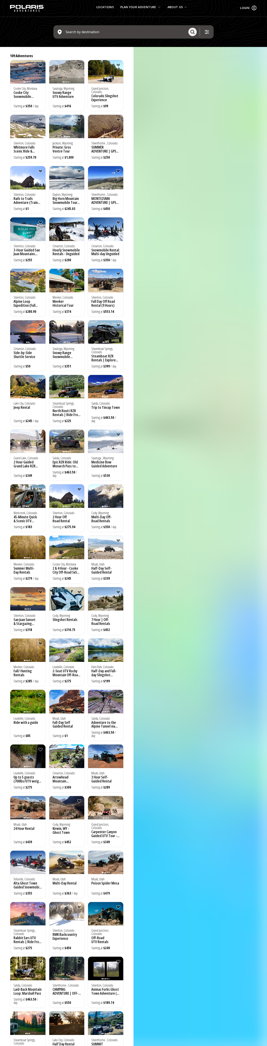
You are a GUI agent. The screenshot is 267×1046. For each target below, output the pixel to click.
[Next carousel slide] (41, 74)
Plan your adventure (138, 7)
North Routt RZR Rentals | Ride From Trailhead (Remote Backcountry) (105, 416)
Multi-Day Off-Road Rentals (63, 515)
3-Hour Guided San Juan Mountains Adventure (27, 253)
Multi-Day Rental (26, 876)
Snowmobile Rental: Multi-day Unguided (105, 251)
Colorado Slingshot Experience (104, 97)
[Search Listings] (192, 32)
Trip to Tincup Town (28, 461)
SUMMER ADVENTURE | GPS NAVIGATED (103, 151)
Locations (105, 7)
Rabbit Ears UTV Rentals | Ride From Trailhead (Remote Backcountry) (105, 885)
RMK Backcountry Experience (65, 933)
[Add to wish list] (40, 65)
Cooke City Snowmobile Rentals (22, 96)
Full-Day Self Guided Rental (63, 721)
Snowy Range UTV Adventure (63, 94)
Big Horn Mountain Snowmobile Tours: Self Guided (66, 202)
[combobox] (125, 32)
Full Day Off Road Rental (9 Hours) (103, 303)
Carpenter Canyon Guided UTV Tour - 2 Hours (105, 829)
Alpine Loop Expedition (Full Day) (24, 305)
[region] (200, 546)
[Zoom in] (262, 52)
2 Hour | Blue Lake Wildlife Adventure (66, 669)
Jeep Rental (61, 407)
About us (175, 7)
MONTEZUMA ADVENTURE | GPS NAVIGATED (103, 202)
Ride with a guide (26, 719)
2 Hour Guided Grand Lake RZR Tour (63, 465)
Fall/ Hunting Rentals (100, 618)
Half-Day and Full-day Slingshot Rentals (103, 671)
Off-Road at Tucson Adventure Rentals (105, 721)
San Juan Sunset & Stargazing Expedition (102, 568)
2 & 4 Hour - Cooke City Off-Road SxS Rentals (26, 568)
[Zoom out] (262, 58)
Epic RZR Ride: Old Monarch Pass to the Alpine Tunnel (26, 935)
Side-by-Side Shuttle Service (63, 354)
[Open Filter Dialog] (207, 32)
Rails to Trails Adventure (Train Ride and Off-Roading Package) (26, 204)
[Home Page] (27, 8)
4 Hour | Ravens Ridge (23, 149)
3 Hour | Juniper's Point (24, 409)
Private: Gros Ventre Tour (62, 149)
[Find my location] (262, 66)
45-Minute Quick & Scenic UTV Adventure (25, 517)
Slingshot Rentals (26, 616)
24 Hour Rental (101, 770)
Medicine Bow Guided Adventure (104, 463)
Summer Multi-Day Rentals (101, 515)
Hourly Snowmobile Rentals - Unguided (66, 251)
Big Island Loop (24, 352)
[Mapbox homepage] (144, 1042)
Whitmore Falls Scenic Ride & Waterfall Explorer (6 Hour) (66, 570)
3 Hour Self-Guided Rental (63, 772)
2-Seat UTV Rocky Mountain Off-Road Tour (27, 671)
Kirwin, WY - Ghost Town (61, 823)
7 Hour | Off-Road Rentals (62, 618)
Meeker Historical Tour (63, 303)
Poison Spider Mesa (66, 876)
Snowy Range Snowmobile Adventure (23, 825)
